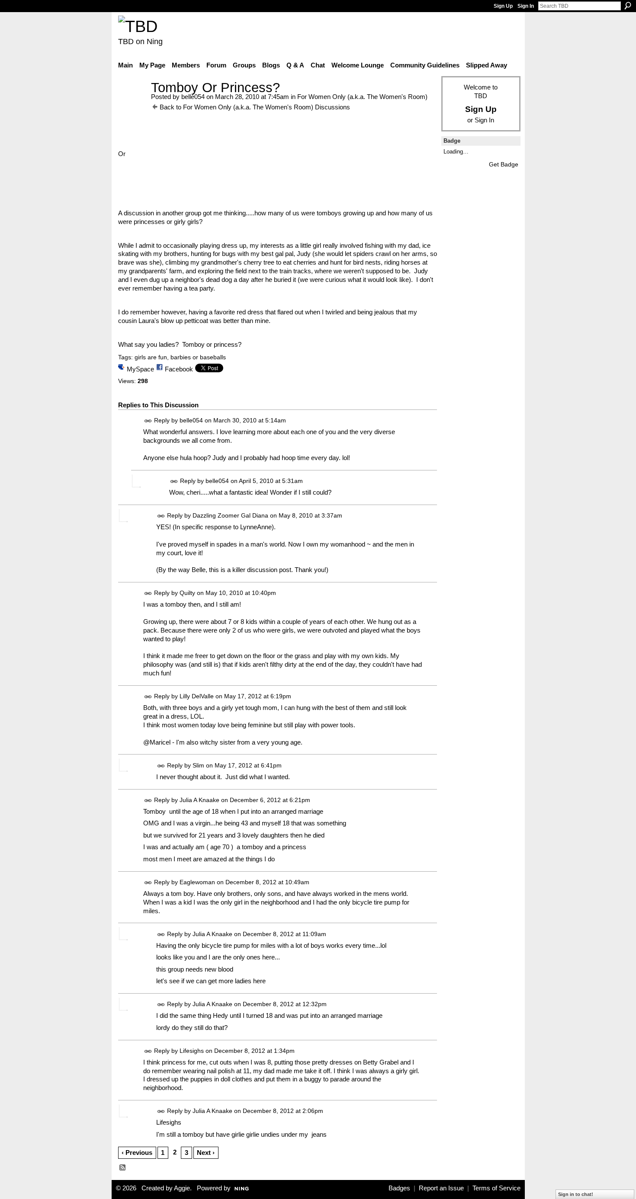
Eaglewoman (197, 882)
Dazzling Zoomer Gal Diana (230, 515)
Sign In (525, 6)
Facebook (179, 369)
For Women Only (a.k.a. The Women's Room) (362, 96)
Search (627, 6)
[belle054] (132, 103)
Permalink (148, 421)
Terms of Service (496, 1188)
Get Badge (503, 164)
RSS (123, 1168)
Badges (399, 1188)
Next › (206, 1152)
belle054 (193, 96)
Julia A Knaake (199, 799)
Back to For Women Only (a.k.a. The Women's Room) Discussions (255, 107)
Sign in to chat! (575, 1194)
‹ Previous (137, 1152)
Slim (198, 765)
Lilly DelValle (197, 696)
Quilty (187, 593)
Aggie (182, 1188)
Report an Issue (441, 1188)
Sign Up (503, 6)
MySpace (140, 369)
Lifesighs (192, 1050)
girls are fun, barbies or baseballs (180, 357)
